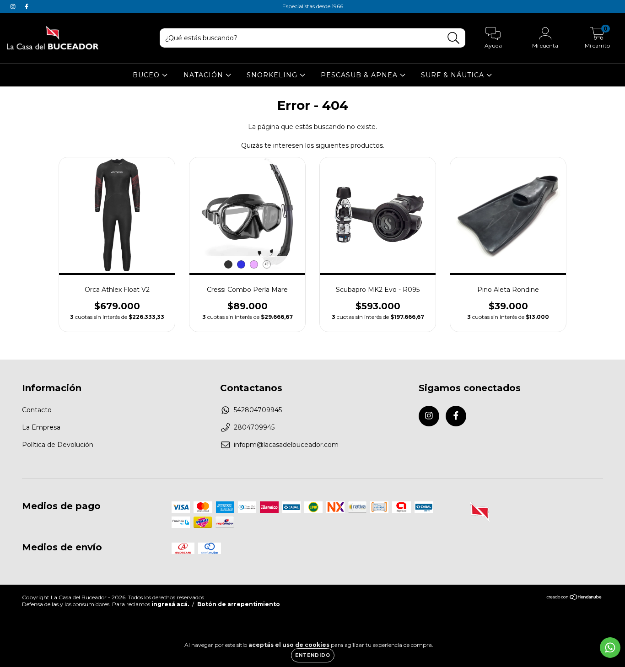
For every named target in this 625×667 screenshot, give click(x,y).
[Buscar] (453, 38)
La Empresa (41, 427)
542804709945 (258, 410)
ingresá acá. (170, 604)
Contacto (37, 410)
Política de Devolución (57, 445)
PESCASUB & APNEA (360, 75)
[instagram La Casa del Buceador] (14, 6)
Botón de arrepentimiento (238, 604)
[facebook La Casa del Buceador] (26, 6)
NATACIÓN (204, 75)
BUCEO (147, 75)
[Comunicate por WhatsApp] (610, 647)
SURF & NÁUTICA (453, 75)
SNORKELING (273, 75)
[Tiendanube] (574, 598)
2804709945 (254, 427)
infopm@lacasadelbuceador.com (286, 445)
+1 (266, 264)
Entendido (312, 655)
